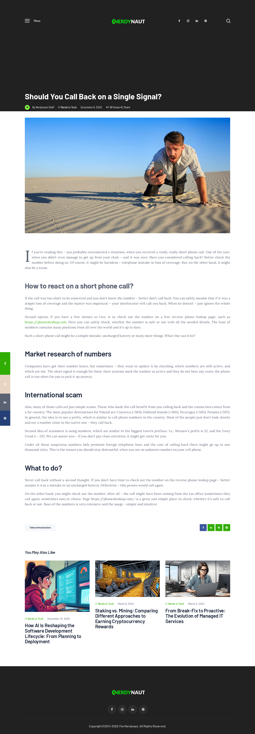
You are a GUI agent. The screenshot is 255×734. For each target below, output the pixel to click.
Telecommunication (40, 527)
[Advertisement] (127, 54)
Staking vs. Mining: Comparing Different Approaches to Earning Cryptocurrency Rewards (126, 618)
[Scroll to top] (249, 433)
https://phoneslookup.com (45, 322)
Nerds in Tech (69, 107)
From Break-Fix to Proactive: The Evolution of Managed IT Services (195, 616)
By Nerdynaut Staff (43, 107)
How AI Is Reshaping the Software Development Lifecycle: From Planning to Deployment (53, 633)
